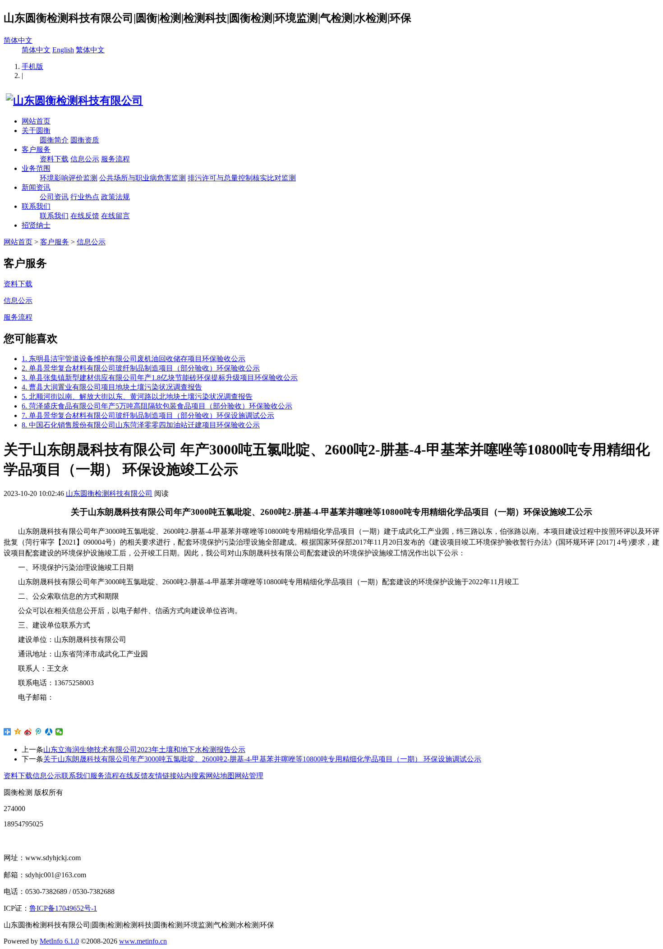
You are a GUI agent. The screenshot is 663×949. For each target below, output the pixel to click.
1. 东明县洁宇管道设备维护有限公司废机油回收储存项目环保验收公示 (133, 358)
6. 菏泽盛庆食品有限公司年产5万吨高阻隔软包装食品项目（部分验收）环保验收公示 (157, 406)
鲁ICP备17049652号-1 (63, 908)
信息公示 (84, 159)
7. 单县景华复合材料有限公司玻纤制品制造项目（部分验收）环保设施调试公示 (148, 415)
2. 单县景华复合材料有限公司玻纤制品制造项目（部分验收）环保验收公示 (141, 368)
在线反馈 (84, 216)
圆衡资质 (84, 140)
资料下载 (54, 159)
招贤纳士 (36, 225)
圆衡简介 (54, 140)
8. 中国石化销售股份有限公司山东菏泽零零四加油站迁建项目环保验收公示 (141, 425)
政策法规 (115, 197)
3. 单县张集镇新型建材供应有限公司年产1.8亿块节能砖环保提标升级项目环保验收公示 (160, 377)
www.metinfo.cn (143, 941)
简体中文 (18, 40)
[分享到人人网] (49, 731)
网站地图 (220, 775)
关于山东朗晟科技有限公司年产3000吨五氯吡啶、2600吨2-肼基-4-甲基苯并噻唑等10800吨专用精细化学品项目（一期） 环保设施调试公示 (262, 759)
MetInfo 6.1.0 (59, 941)
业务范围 (36, 168)
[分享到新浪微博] (28, 731)
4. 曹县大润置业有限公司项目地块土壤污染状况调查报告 (112, 387)
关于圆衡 (36, 130)
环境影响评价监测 (68, 178)
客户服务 (36, 149)
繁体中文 (90, 50)
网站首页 (36, 121)
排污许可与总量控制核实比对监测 (242, 178)
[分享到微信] (59, 731)
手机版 (32, 66)
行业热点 (84, 197)
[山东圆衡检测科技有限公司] (73, 100)
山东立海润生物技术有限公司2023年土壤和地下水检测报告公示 (144, 749)
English (63, 50)
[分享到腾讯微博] (38, 731)
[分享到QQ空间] (18, 731)
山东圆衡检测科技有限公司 (109, 493)
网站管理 (249, 775)
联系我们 (36, 206)
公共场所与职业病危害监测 (142, 178)
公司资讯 (54, 197)
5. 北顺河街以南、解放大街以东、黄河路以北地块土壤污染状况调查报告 (137, 396)
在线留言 (115, 216)
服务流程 (115, 159)
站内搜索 (191, 775)
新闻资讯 (36, 187)
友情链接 (162, 775)
